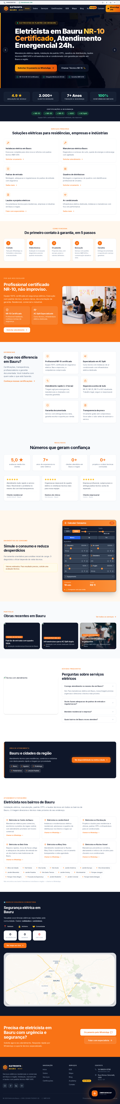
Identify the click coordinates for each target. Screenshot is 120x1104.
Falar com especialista (15, 211)
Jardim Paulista (30, 872)
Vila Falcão (28, 868)
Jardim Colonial (72, 877)
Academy (91, 8)
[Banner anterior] (5, 50)
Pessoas (84, 528)
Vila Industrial (80, 872)
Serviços (44, 8)
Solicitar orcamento (14, 159)
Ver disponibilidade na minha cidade (90, 760)
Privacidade (87, 1098)
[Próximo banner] (114, 50)
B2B (67, 8)
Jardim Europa (87, 868)
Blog (82, 8)
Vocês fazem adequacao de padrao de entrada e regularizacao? (84, 703)
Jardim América (70, 868)
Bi (89, 537)
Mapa (74, 8)
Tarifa (100, 528)
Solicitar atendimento (72, 159)
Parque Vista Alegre (14, 877)
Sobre (35, 8)
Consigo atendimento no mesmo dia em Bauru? (83, 686)
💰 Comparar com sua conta (75, 589)
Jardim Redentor (55, 877)
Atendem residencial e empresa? (78, 712)
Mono (72, 537)
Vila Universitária (104, 868)
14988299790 (11, 2)
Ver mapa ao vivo (14, 945)
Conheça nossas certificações (18, 381)
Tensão (66, 528)
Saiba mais (10, 185)
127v (67, 531)
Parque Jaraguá (96, 872)
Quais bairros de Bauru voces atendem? (81, 719)
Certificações (56, 8)
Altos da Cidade (13, 868)
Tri (106, 537)
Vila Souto (55, 868)
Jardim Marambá (13, 872)
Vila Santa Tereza (48, 872)
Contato (101, 8)
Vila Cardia (42, 868)
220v (76, 531)
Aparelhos (67, 541)
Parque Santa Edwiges (92, 877)
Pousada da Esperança (35, 877)
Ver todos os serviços (105, 617)
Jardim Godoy (65, 872)
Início (27, 8)
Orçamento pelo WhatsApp (96, 1032)
